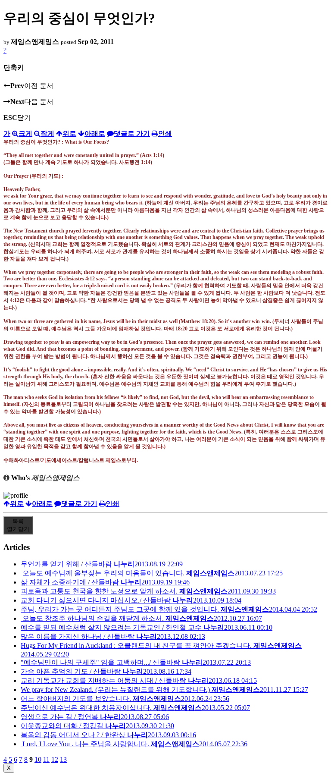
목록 (18, 525)
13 (63, 759)
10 (37, 759)
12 (54, 759)
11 (46, 759)
